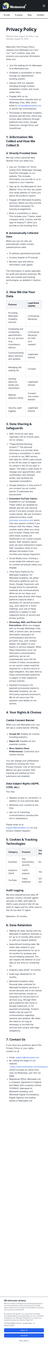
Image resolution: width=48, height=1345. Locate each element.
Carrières (40, 15)
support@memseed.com (18, 827)
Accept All (24, 1335)
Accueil (7, 15)
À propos (19, 15)
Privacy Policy (9, 1325)
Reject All (24, 1330)
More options (24, 1341)
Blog (29, 15)
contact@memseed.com (29, 105)
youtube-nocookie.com (21, 520)
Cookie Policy (28, 1323)
